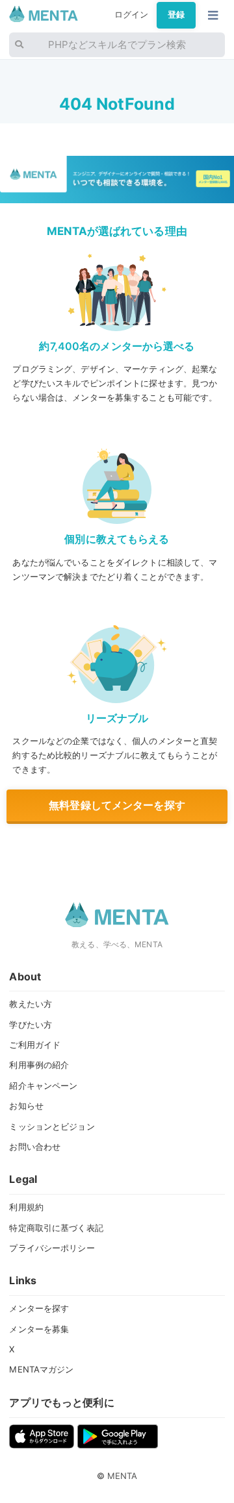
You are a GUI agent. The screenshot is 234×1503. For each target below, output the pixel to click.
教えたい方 (30, 1004)
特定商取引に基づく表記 (56, 1228)
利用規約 (26, 1207)
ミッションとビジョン (51, 1126)
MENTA (122, 1476)
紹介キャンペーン (43, 1085)
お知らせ (26, 1105)
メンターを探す (39, 1308)
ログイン (131, 14)
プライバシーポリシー (51, 1248)
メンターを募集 (39, 1329)
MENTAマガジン (41, 1369)
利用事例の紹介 (39, 1065)
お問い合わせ (34, 1146)
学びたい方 (30, 1024)
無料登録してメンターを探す (117, 805)
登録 (176, 14)
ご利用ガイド (34, 1044)
